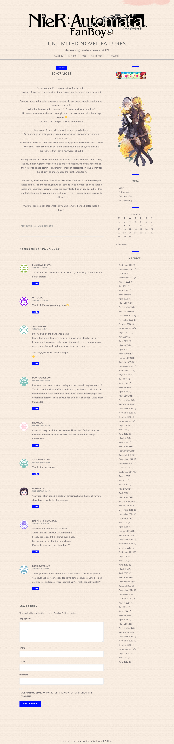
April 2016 (123, 527)
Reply (36, 283)
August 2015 (124, 556)
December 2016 (126, 510)
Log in (121, 188)
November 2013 (126, 641)
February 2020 (125, 358)
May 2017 (123, 489)
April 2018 (123, 442)
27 (146, 233)
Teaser (115, 56)
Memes (72, 56)
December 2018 (126, 409)
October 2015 (125, 548)
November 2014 (126, 594)
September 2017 (126, 472)
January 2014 (125, 632)
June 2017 (123, 485)
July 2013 (123, 658)
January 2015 (125, 586)
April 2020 (123, 349)
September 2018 (126, 421)
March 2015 (124, 577)
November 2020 (126, 320)
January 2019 (125, 404)
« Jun (118, 244)
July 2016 (123, 523)
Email (22, 662)
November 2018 (126, 413)
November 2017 (126, 463)
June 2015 (123, 565)
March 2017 (124, 497)
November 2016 (126, 514)
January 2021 (125, 312)
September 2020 (126, 328)
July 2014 (123, 607)
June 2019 (123, 383)
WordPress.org (125, 200)
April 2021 (123, 299)
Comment (25, 619)
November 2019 (126, 366)
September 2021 (126, 278)
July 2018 (123, 430)
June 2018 (123, 434)
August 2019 (124, 375)
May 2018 (123, 438)
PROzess (26, 226)
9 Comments (47, 226)
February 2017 (125, 501)
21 (152, 229)
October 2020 (125, 324)
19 (141, 229)
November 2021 (126, 269)
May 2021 (123, 295)
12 (141, 226)
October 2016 (125, 518)
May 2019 (123, 388)
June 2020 (123, 341)
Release (61, 68)
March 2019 (124, 396)
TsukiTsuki (97, 56)
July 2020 (123, 337)
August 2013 (124, 654)
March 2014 (124, 624)
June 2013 (123, 662)
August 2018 (124, 426)
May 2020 (123, 345)
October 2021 (125, 274)
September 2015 (126, 552)
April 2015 (123, 573)
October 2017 (125, 468)
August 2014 (124, 603)
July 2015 (123, 561)
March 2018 (124, 447)
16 (124, 229)
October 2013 (125, 645)
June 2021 (123, 290)
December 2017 (126, 459)
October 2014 (125, 599)
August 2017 (124, 476)
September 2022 (126, 265)
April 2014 (123, 620)
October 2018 (125, 417)
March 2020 (124, 354)
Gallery (58, 56)
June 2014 (123, 611)
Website (23, 675)
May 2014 (123, 615)
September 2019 (126, 371)
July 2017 (123, 480)
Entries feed (124, 192)
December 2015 (126, 540)
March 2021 (124, 303)
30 (124, 236)
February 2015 (125, 582)
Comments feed (126, 196)
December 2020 (126, 316)
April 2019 (123, 392)
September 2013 (126, 649)
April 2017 (123, 493)
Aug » (124, 244)
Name (22, 648)
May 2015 (123, 569)
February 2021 (125, 307)
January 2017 (125, 506)
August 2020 (124, 333)
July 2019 (123, 379)
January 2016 (125, 535)
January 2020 (125, 362)
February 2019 (125, 400)
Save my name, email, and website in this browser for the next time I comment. (57, 694)
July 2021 (123, 286)
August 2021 (124, 282)
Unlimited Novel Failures (87, 43)
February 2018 (125, 451)
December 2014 (126, 590)
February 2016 (125, 531)
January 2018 (125, 455)
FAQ (84, 56)
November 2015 (126, 544)
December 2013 (126, 637)
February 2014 (125, 628)
